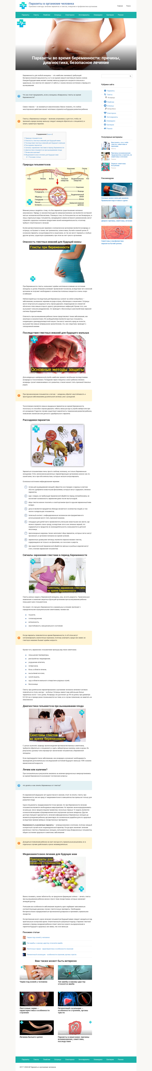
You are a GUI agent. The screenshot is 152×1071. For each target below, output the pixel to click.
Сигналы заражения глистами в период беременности (44, 148)
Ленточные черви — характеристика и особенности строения (35, 1010)
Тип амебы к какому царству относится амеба (71, 983)
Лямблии (46, 15)
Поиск (128, 6)
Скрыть (49, 134)
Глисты (36, 15)
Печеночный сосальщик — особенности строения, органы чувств (73, 1010)
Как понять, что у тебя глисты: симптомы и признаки (119, 144)
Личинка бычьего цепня (31, 1037)
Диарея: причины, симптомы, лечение (116, 221)
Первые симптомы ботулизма (118, 164)
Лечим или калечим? (32, 152)
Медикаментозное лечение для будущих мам (41, 155)
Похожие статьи (33, 157)
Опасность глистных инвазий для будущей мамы (42, 141)
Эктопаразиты (84, 15)
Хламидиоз (98, 15)
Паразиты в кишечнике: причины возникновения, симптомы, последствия (73, 1039)
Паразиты (25, 15)
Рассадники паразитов (33, 145)
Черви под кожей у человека (33, 982)
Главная (120, 6)
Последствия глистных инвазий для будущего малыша (44, 143)
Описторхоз (69, 15)
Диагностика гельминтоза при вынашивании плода (43, 150)
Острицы (57, 15)
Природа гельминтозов (33, 138)
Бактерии (110, 15)
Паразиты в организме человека (51, 3)
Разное (120, 15)
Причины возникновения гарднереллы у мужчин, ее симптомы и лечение (121, 155)
